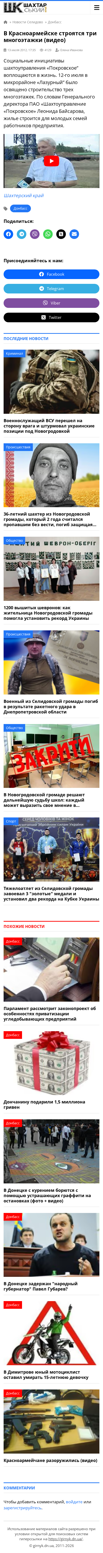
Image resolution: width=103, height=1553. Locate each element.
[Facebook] (8, 234)
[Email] (74, 234)
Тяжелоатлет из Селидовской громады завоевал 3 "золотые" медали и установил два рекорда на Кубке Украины (51, 893)
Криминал (14, 353)
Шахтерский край (23, 195)
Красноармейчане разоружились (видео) (50, 1460)
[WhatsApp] (48, 234)
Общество (14, 540)
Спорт (11, 821)
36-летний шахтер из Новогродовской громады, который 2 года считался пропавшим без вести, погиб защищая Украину (48, 519)
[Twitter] (61, 234)
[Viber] (35, 234)
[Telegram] (21, 234)
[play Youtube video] (51, 161)
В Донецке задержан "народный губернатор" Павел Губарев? (41, 1286)
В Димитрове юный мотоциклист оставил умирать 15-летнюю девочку (46, 1374)
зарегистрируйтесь (22, 1507)
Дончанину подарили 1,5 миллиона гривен (44, 1104)
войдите (74, 1501)
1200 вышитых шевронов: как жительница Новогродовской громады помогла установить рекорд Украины (48, 613)
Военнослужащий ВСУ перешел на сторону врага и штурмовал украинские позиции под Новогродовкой (49, 426)
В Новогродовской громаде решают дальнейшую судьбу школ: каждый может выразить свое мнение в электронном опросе (44, 800)
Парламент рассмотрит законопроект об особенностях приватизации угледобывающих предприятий (50, 1014)
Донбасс (20, 208)
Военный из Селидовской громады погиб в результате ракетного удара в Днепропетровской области (51, 706)
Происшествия (18, 447)
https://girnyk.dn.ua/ (65, 1538)
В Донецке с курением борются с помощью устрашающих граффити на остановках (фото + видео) (47, 1195)
